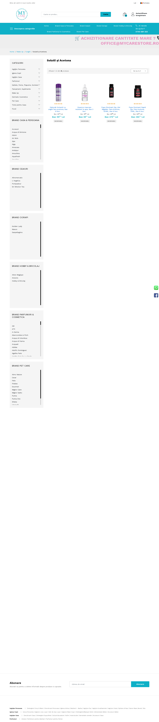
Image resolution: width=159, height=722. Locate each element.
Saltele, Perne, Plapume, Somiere (25, 85)
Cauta (105, 14)
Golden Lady (17, 226)
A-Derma (15, 332)
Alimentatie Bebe (100, 712)
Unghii (28, 52)
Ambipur (15, 150)
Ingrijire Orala (112, 708)
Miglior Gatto (17, 393)
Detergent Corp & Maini (35, 708)
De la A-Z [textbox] (137, 71)
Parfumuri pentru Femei (54, 719)
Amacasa (15, 147)
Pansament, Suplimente (21, 89)
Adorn (14, 135)
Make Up (20, 52)
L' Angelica (16, 181)
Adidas (14, 347)
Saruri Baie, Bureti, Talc (137, 708)
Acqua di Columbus (19, 338)
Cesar (14, 377)
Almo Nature (17, 374)
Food (14, 109)
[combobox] (139, 71)
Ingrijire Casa (17, 77)
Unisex (24, 719)
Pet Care (15, 101)
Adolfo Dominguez (19, 350)
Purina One (16, 399)
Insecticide (74, 715)
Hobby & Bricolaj (18, 281)
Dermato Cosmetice (20, 97)
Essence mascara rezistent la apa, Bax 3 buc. (84, 109)
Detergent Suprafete (44, 715)
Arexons (15, 278)
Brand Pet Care (83, 32)
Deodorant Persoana (52, 708)
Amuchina (16, 153)
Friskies (15, 384)
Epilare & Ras (123, 708)
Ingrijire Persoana (18, 69)
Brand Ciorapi (102, 26)
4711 (13, 329)
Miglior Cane (17, 390)
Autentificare (141, 13)
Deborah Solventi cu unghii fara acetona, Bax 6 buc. (57, 109)
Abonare (140, 684)
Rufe (67, 715)
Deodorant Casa (29, 715)
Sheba (14, 402)
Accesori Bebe (113, 712)
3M (13, 326)
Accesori (15, 129)
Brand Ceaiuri (85, 26)
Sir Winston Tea (18, 187)
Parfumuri (16, 81)
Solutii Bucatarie (58, 715)
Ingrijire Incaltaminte (100, 708)
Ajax (13, 141)
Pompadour (16, 184)
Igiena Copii (16, 73)
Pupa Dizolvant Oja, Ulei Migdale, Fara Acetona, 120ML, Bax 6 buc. (110, 109)
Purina (14, 396)
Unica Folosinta (28, 712)
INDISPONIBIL (58, 121)
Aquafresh (16, 156)
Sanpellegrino (17, 232)
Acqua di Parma (18, 341)
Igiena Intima (65, 708)
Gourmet (15, 387)
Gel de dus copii (54, 712)
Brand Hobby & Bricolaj (123, 26)
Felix (13, 381)
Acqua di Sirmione (19, 132)
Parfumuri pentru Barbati (36, 719)
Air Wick (15, 138)
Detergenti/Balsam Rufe (84, 712)
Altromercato (17, 178)
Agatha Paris (17, 353)
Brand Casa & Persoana (64, 26)
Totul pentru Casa (19, 105)
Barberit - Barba (76, 708)
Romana (146, 3)
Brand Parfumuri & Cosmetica (58, 32)
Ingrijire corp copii (41, 712)
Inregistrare (141, 15)
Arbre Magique (17, 275)
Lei (135, 3)
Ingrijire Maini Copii (68, 712)
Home (46, 26)
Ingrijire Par (87, 708)
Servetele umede (85, 715)
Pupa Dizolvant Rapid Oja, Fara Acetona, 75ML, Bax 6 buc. (137, 109)
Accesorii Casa (98, 715)
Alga (13, 144)
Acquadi (15, 344)
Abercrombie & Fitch (20, 335)
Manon (14, 229)
